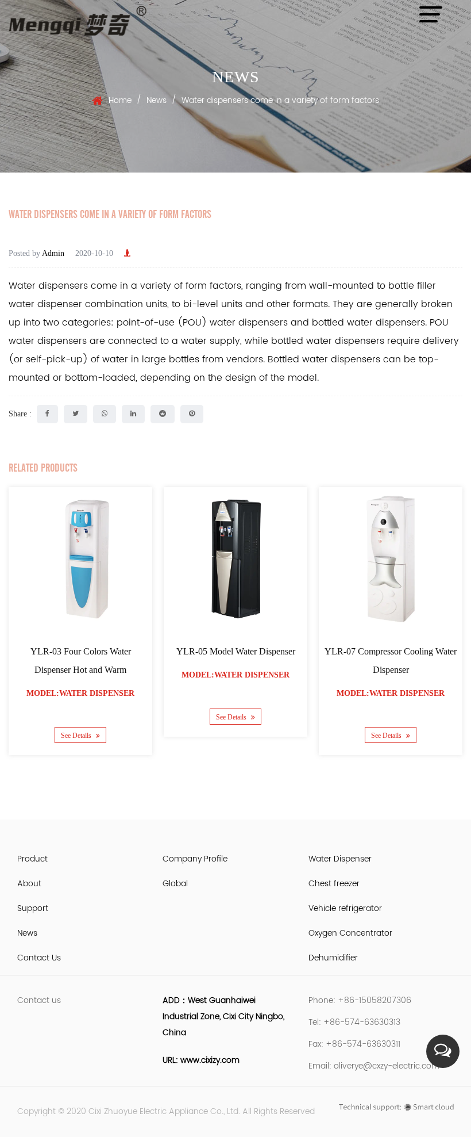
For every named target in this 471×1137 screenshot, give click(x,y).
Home (120, 100)
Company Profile (195, 859)
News (156, 100)
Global (175, 883)
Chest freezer (334, 883)
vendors (244, 359)
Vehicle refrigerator (345, 908)
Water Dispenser (340, 859)
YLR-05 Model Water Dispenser (235, 651)
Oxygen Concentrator (350, 933)
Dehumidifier (333, 957)
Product (32, 859)
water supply (210, 341)
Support (32, 908)
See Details (77, 735)
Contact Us (39, 957)
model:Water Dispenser (80, 693)
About (29, 883)
